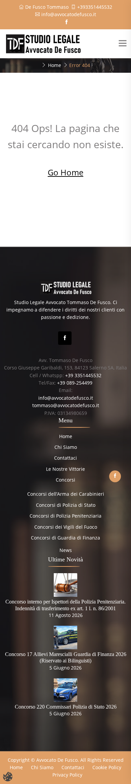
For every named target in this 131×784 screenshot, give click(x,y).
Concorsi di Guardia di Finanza (65, 537)
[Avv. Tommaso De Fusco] (43, 43)
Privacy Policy (67, 775)
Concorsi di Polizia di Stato (65, 505)
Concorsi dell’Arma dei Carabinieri (65, 494)
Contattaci (65, 458)
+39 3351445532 (83, 375)
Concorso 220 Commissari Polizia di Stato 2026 (66, 707)
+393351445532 (94, 7)
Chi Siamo (65, 447)
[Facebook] (65, 338)
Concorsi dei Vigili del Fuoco (65, 527)
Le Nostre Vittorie (65, 469)
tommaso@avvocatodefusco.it (65, 405)
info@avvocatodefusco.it (68, 14)
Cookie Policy (106, 767)
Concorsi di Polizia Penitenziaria (65, 516)
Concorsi (65, 480)
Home (54, 65)
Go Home (65, 172)
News (65, 550)
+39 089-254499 (74, 383)
